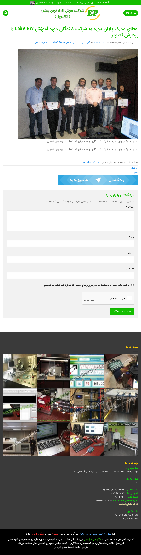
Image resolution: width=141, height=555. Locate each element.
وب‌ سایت (129, 269)
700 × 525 (100, 43)
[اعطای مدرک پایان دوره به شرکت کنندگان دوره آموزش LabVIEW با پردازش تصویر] (78, 94)
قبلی (134, 168)
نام (131, 237)
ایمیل (130, 253)
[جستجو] (5, 13)
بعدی (133, 172)
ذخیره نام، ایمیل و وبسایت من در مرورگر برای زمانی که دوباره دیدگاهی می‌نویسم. (86, 285)
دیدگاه (130, 207)
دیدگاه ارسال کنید (91, 162)
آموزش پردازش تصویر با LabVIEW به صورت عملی (62, 43)
